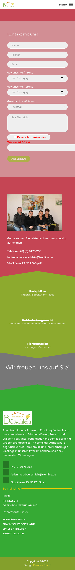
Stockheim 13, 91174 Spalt (28, 482)
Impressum (10, 500)
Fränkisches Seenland (19, 524)
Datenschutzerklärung (20, 505)
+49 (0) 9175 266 (21, 467)
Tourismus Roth (14, 519)
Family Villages (14, 533)
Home (7, 495)
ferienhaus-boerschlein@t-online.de (33, 474)
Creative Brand (42, 565)
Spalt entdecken (15, 528)
